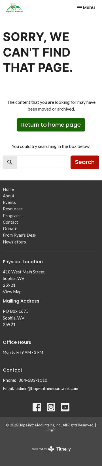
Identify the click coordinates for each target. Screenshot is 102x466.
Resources (13, 208)
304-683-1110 (32, 380)
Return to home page (51, 125)
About (8, 195)
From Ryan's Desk (19, 235)
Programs (12, 215)
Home (8, 189)
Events (9, 202)
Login (51, 429)
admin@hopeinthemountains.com (47, 388)
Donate (10, 228)
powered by (48, 453)
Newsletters (14, 241)
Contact (10, 222)
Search (85, 162)
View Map (12, 291)
